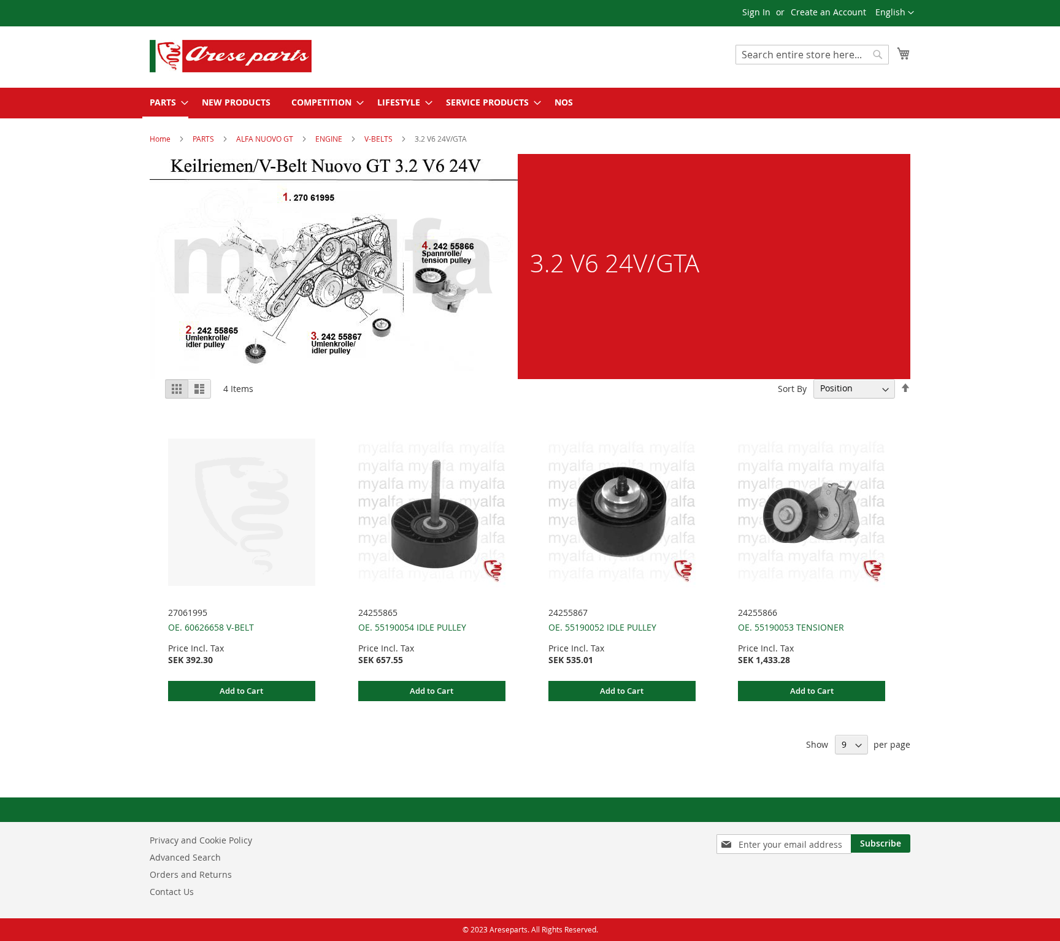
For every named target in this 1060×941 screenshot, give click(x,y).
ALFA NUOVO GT (265, 139)
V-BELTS (379, 139)
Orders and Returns (191, 874)
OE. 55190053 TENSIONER (791, 627)
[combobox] (812, 54)
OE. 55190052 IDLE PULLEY (602, 627)
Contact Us (172, 891)
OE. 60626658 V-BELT (211, 627)
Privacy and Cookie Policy (201, 840)
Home (161, 139)
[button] (894, 13)
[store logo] (251, 56)
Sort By (792, 388)
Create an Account (828, 12)
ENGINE (329, 139)
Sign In (756, 12)
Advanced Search (185, 857)
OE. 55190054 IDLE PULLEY (412, 627)
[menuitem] (165, 103)
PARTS (204, 139)
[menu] (530, 103)
